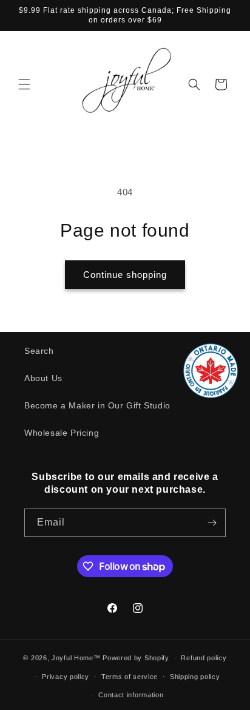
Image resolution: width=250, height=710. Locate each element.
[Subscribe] (211, 523)
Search (39, 351)
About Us (43, 378)
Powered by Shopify (136, 657)
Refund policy (203, 657)
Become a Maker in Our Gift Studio (97, 405)
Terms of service (129, 676)
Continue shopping (125, 274)
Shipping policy (195, 676)
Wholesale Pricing (61, 433)
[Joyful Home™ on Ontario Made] (210, 395)
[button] (24, 84)
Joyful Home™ (76, 657)
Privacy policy (65, 676)
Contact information (130, 694)
